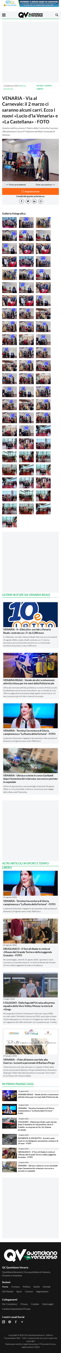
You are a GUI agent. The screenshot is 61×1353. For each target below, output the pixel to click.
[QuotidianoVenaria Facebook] (15, 1321)
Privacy (24, 1304)
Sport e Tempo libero (44, 87)
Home (5, 1286)
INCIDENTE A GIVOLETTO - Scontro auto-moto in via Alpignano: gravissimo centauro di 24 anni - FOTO (38, 1141)
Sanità (36, 1286)
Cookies (35, 1304)
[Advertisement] (30, 51)
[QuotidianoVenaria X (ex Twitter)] (9, 1321)
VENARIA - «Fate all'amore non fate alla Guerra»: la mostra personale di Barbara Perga (28, 1061)
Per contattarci (9, 1304)
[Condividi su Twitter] (28, 201)
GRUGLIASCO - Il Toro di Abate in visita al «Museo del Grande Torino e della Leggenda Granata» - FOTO (27, 952)
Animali (46, 1286)
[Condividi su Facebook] (21, 201)
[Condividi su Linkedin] (34, 201)
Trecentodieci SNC (12, 1338)
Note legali (47, 1304)
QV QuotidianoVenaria (35, 1335)
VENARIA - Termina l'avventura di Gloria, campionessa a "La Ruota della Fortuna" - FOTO (29, 732)
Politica (26, 1286)
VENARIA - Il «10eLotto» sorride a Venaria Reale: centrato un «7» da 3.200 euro (27, 631)
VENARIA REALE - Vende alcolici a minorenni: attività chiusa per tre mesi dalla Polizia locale (29, 681)
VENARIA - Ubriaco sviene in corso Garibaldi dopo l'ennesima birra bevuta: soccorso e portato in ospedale (30, 779)
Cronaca (15, 1286)
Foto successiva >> (45, 184)
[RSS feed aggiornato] (3, 1321)
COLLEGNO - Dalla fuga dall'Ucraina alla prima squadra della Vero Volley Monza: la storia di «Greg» (29, 1006)
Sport (19, 1291)
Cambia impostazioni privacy (16, 1308)
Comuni (29, 1291)
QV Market (7, 1291)
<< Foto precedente (16, 184)
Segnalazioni (42, 1291)
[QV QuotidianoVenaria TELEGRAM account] (21, 1321)
